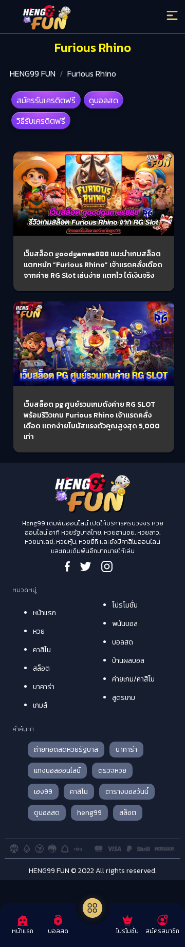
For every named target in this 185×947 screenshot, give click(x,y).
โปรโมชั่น (125, 605)
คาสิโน (42, 650)
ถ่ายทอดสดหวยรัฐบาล (66, 749)
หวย (39, 631)
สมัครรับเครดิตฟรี (46, 100)
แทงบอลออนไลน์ (57, 770)
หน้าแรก (44, 613)
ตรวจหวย (112, 770)
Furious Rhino (91, 73)
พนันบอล (125, 623)
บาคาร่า (43, 686)
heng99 (89, 812)
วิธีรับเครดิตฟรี (40, 121)
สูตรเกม (123, 697)
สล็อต (41, 668)
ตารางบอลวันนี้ (127, 791)
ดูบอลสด (103, 100)
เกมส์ (40, 705)
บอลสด (122, 642)
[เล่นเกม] (92, 908)
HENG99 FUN (32, 73)
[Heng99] (71, 18)
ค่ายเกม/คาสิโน (133, 679)
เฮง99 (43, 791)
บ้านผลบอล (128, 660)
